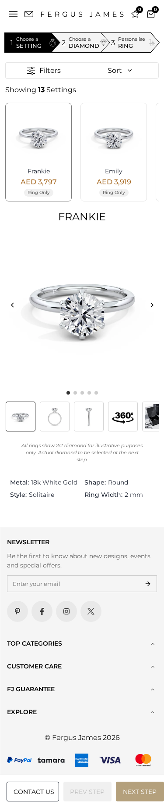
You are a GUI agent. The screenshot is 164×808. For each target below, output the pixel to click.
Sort (115, 70)
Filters (50, 70)
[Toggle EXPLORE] (152, 712)
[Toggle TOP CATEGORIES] (152, 643)
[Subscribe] (148, 584)
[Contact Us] (29, 14)
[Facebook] (41, 611)
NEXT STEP (140, 792)
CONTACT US (34, 792)
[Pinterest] (17, 611)
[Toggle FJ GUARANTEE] (152, 689)
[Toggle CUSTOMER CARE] (152, 666)
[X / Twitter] (90, 611)
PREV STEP (87, 792)
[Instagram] (66, 611)
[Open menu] (13, 14)
